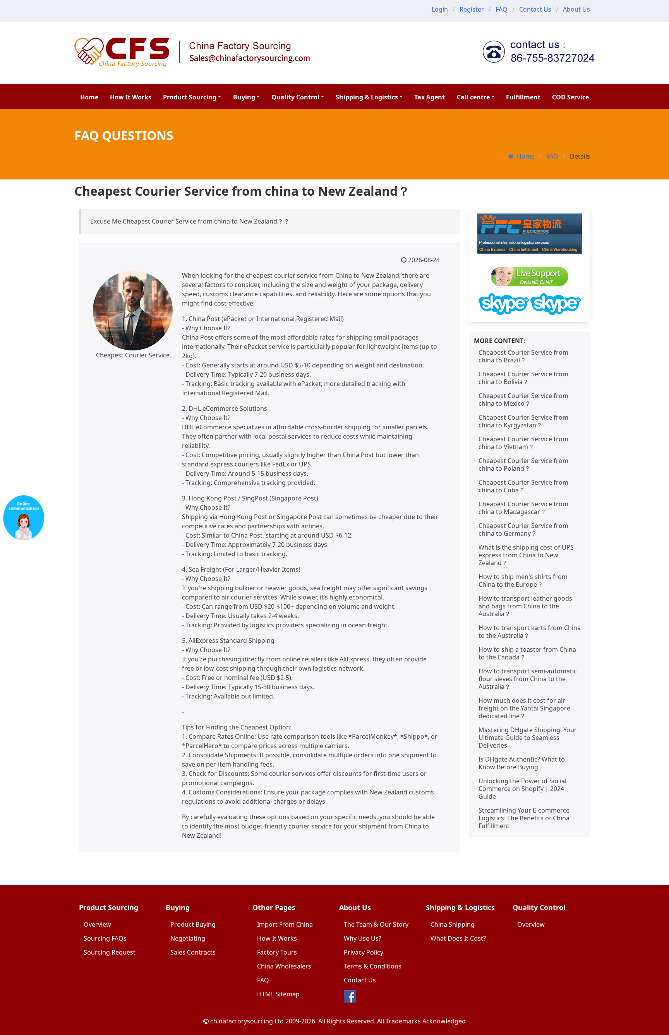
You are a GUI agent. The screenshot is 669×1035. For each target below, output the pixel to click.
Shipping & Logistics (367, 97)
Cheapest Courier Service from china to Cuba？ (523, 486)
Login (440, 9)
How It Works (130, 97)
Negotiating (187, 938)
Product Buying (193, 924)
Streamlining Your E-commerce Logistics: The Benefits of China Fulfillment (524, 818)
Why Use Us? (362, 938)
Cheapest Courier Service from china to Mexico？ (523, 399)
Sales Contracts (193, 952)
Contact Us (535, 9)
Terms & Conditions (372, 966)
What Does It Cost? (458, 938)
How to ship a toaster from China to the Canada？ (527, 653)
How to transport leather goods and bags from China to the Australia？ (525, 606)
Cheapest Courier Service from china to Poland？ (523, 464)
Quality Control (295, 97)
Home (89, 97)
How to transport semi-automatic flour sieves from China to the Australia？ (528, 679)
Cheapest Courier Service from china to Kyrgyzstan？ (523, 421)
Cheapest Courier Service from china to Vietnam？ (523, 443)
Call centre (473, 97)
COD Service (570, 97)
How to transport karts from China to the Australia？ (530, 631)
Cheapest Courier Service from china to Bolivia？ (523, 378)
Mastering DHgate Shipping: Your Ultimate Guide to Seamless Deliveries (528, 738)
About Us (576, 9)
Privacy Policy (363, 952)
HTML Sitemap (278, 994)
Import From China (285, 924)
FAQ (502, 9)
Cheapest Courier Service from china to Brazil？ (523, 356)
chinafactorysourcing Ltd (247, 1021)
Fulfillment (523, 97)
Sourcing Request (110, 952)
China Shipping (453, 924)
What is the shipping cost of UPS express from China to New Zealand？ (526, 555)
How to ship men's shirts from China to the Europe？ (523, 580)
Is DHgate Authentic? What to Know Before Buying (522, 763)
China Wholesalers (284, 966)
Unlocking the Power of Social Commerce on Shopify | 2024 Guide (522, 789)
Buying (244, 97)
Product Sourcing (189, 97)
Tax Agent (429, 97)
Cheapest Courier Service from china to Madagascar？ (523, 508)
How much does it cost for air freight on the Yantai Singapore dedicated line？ (524, 708)
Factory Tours (277, 952)
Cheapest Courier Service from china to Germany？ (523, 529)
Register (472, 9)
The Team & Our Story (376, 924)
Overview (97, 924)
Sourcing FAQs (105, 938)
